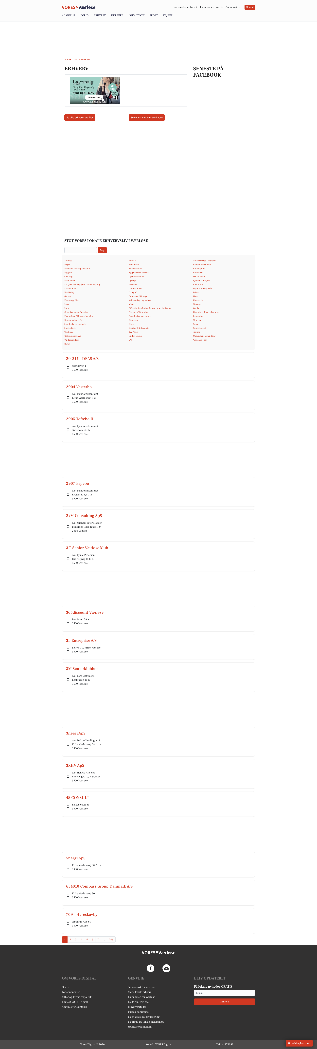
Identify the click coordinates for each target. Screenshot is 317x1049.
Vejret (167, 15)
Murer (67, 308)
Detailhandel (199, 276)
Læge (66, 304)
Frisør (196, 292)
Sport (154, 15)
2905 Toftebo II (79, 418)
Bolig (84, 15)
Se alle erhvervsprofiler (80, 117)
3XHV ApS (75, 765)
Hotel (195, 296)
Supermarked (199, 328)
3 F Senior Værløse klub (87, 547)
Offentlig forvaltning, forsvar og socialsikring (150, 308)
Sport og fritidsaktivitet (139, 328)
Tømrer (196, 332)
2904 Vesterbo (79, 386)
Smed (195, 324)
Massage (197, 304)
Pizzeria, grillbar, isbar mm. (206, 312)
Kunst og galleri (71, 300)
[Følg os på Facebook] (151, 968)
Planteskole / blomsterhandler (78, 316)
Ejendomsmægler (201, 280)
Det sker (117, 15)
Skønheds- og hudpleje (75, 324)
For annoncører (71, 992)
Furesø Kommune (138, 1012)
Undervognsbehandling (204, 336)
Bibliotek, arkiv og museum (77, 268)
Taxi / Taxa (133, 332)
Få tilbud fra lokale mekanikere (146, 1021)
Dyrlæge (133, 280)
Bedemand (134, 264)
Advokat (68, 260)
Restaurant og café (73, 320)
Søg (102, 250)
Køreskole (198, 300)
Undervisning (135, 336)
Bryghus (68, 272)
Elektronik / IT (200, 284)
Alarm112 (68, 15)
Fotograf (132, 292)
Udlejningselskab (72, 336)
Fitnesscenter (135, 288)
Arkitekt (132, 260)
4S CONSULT (77, 797)
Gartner (68, 296)
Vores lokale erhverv (139, 992)
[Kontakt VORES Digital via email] (166, 968)
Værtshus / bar (200, 340)
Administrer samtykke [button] (74, 1007)
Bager (67, 264)
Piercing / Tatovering (138, 312)
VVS (131, 340)
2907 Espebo (77, 483)
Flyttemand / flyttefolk (203, 288)
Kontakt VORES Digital (75, 1002)
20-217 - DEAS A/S (82, 358)
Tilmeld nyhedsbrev (299, 1043)
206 (111, 939)
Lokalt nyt (136, 15)
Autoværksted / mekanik (204, 260)
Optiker (196, 308)
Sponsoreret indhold (140, 1026)
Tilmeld (250, 7)
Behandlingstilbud (202, 264)
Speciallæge (70, 328)
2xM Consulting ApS (84, 515)
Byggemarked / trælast (139, 272)
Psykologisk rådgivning (140, 316)
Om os (65, 987)
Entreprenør (70, 288)
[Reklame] (95, 90)
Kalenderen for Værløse (141, 997)
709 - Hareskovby (81, 914)
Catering (68, 276)
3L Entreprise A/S (81, 640)
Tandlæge (68, 332)
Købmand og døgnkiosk (140, 300)
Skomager (133, 320)
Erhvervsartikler (137, 1007)
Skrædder (197, 320)
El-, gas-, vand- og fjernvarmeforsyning (82, 284)
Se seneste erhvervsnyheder (147, 117)
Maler (131, 304)
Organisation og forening (76, 312)
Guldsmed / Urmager (138, 296)
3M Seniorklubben (82, 668)
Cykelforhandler (136, 276)
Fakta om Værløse (138, 1002)
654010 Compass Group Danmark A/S (99, 886)
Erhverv (100, 15)
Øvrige (67, 344)
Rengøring (198, 316)
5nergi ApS (76, 858)
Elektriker (133, 284)
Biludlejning (199, 268)
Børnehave (198, 272)
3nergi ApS (76, 733)
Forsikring (69, 292)
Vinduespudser (71, 340)
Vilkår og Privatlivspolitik (76, 997)
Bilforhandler (135, 268)
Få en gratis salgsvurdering (143, 1016)
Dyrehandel (69, 280)
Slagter (132, 324)
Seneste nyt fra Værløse (141, 987)
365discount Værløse (85, 612)
